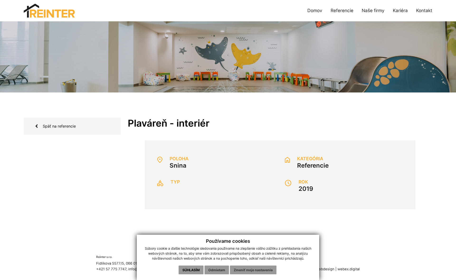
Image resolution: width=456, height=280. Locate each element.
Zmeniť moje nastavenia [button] (253, 270)
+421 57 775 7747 (111, 269)
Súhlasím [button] (191, 270)
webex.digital (348, 269)
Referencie (313, 165)
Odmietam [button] (216, 270)
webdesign (325, 269)
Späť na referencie (59, 126)
